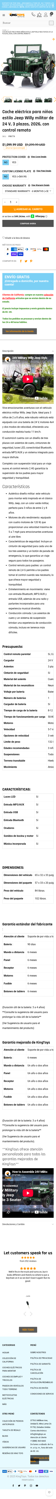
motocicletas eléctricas (9, 1397)
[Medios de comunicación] (53, 39)
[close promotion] (53, 5)
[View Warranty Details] (29, 185)
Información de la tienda (39, 1460)
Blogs (5, 1436)
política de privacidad (41, 1358)
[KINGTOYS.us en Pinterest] (25, 1486)
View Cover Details (38, 157)
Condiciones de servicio (42, 1394)
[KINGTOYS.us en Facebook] (13, 1486)
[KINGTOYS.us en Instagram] (31, 1486)
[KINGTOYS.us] (16, 14)
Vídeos (5, 1442)
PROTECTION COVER (24, 156)
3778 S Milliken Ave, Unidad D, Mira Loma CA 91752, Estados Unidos (40, 1423)
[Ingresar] (45, 15)
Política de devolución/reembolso (41, 1380)
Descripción (8, 351)
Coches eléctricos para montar (12, 1369)
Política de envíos (39, 1388)
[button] (2, 65)
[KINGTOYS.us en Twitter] (19, 1486)
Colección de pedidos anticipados (12, 1423)
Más (4, 1404)
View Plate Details (43, 171)
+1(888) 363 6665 (38, 1441)
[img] (28, 1257)
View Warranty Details (40, 185)
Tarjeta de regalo (11, 1430)
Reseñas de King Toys (12, 1453)
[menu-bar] (4, 15)
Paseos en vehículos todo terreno (13, 1387)
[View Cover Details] (29, 157)
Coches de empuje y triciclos (12, 1378)
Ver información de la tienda (20, 331)
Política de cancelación (36, 1371)
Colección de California (9, 1360)
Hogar (5, 1352)
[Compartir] (21, 261)
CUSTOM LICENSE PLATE (26, 171)
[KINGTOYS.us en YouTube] (37, 1486)
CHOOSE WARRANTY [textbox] (25, 185)
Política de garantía (40, 1364)
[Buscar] (51, 23)
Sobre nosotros (38, 1352)
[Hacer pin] (31, 261)
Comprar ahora (28, 224)
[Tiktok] (43, 1486)
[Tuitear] (26, 261)
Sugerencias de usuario (14, 1447)
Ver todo (28, 1329)
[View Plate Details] (34, 171)
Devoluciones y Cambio (13, 1224)
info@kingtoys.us (38, 1434)
